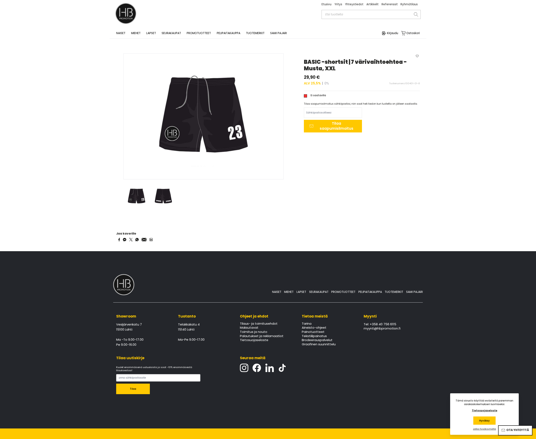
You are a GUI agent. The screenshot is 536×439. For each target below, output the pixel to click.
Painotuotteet (313, 332)
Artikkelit (372, 4)
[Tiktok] (282, 368)
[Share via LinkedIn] (151, 239)
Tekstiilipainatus (314, 336)
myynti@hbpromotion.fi (382, 329)
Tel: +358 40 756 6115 (380, 324)
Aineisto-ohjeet (314, 328)
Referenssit (390, 4)
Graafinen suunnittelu (319, 344)
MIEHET (289, 292)
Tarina (306, 324)
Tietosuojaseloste (254, 340)
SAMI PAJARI (278, 33)
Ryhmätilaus (409, 4)
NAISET (276, 292)
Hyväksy (484, 420)
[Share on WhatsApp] (137, 239)
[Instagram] (244, 368)
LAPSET (301, 292)
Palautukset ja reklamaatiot (261, 336)
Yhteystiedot (354, 4)
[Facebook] (257, 368)
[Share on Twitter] (131, 239)
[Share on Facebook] (119, 239)
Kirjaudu (392, 33)
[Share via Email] (144, 239)
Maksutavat (249, 328)
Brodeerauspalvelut (317, 340)
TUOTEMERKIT (394, 292)
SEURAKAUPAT (171, 33)
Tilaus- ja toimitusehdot (259, 324)
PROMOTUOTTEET (343, 292)
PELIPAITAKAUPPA (370, 292)
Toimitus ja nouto (253, 332)
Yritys (338, 4)
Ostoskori (413, 33)
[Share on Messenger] (124, 239)
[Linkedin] (269, 368)
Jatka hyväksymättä (484, 429)
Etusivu (326, 4)
